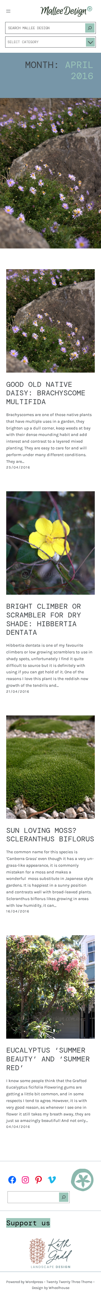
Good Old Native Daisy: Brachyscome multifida (45, 393)
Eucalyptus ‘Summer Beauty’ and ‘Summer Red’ (48, 1059)
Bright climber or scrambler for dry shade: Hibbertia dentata (43, 619)
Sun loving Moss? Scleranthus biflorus (50, 835)
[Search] (90, 28)
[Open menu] (8, 11)
